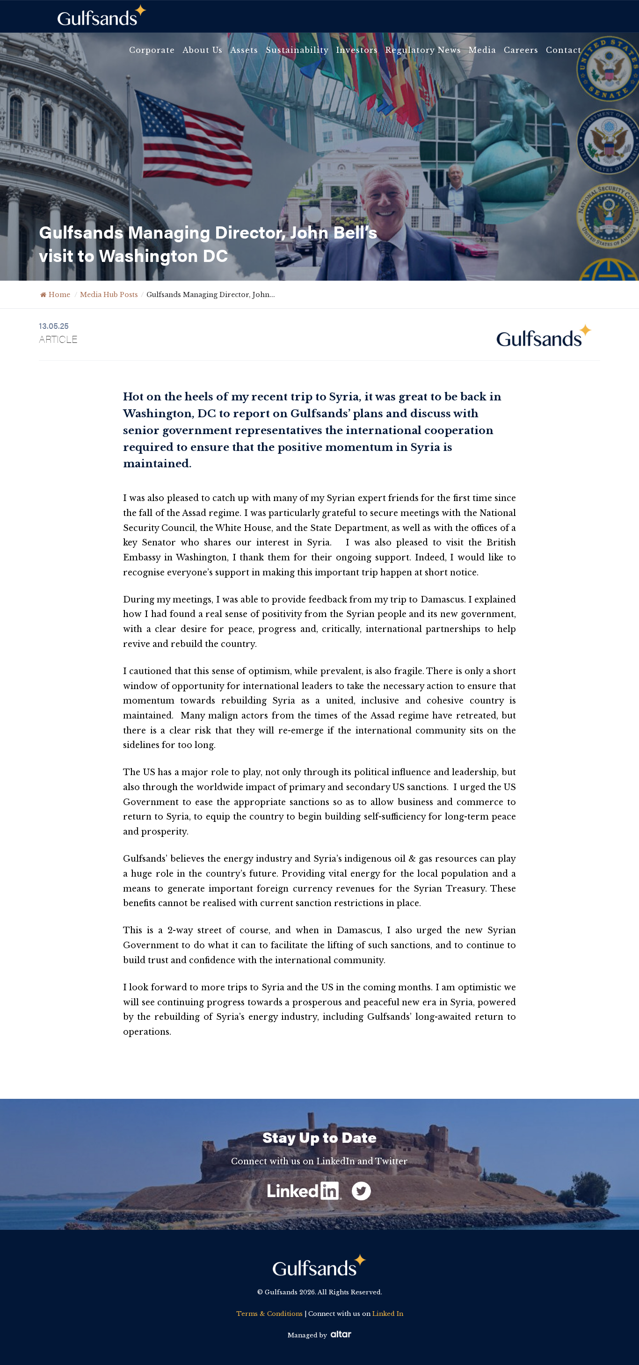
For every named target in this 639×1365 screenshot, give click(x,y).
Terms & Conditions (269, 1313)
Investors (357, 50)
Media (482, 50)
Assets (244, 50)
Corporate (152, 50)
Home (59, 294)
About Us (202, 50)
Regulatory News (423, 50)
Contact (563, 50)
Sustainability (297, 50)
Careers (521, 50)
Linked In (387, 1313)
